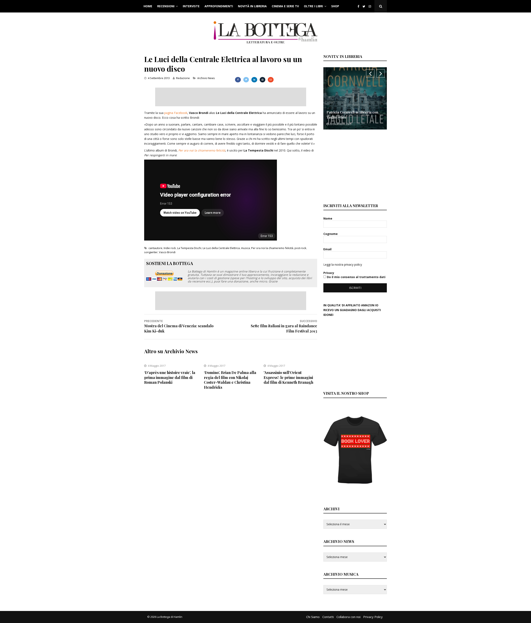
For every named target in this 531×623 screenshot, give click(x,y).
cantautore (155, 248)
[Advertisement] (230, 97)
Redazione (183, 78)
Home (148, 6)
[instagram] (370, 6)
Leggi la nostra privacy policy (342, 264)
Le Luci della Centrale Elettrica (221, 248)
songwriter (151, 252)
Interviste (191, 6)
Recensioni (165, 6)
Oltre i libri (313, 6)
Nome (328, 218)
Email (327, 249)
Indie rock (170, 248)
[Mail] (270, 79)
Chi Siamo (313, 617)
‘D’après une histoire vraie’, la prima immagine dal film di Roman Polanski (169, 377)
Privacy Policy (373, 617)
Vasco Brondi (167, 252)
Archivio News (206, 78)
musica (245, 248)
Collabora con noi (348, 617)
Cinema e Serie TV (285, 6)
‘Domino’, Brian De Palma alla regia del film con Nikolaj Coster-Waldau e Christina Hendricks (230, 380)
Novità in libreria (252, 6)
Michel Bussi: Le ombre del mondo (353, 117)
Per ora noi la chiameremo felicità (201, 150)
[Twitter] (364, 6)
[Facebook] (358, 6)
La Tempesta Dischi (189, 248)
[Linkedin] (254, 79)
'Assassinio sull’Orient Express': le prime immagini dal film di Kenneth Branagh (288, 377)
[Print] (262, 79)
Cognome (331, 234)
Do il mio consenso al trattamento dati (355, 277)
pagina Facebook (175, 113)
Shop (335, 6)
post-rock (300, 248)
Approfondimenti (219, 6)
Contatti (328, 617)
